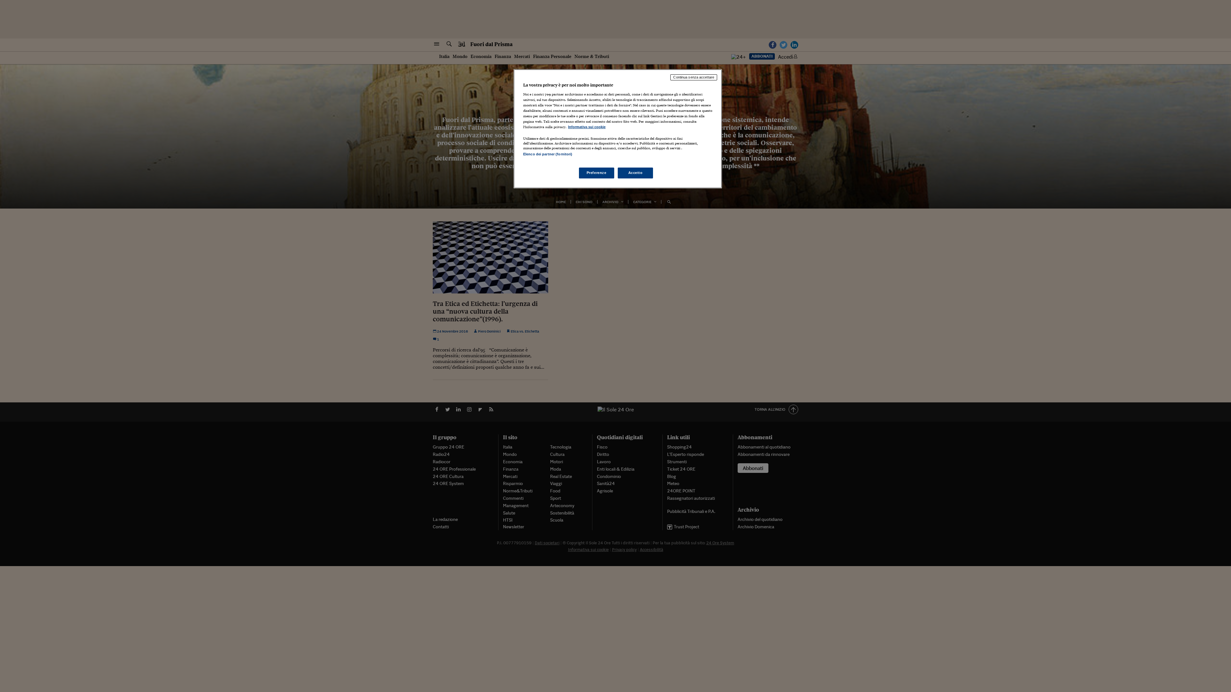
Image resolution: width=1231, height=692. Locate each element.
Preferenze (597, 173)
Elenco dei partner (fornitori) (547, 154)
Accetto (635, 173)
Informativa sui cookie (587, 127)
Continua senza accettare (693, 77)
